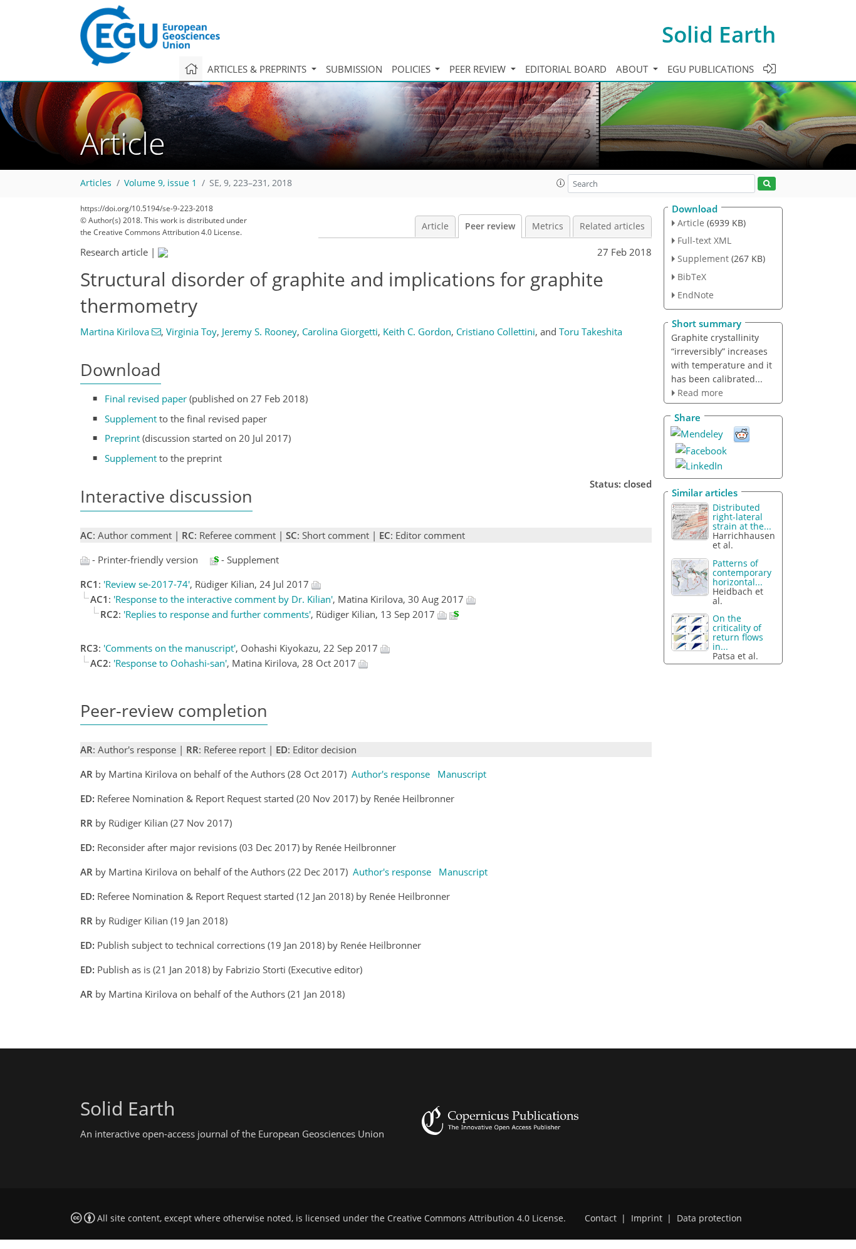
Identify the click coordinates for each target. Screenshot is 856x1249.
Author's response (391, 774)
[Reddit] (741, 433)
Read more (700, 393)
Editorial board (566, 69)
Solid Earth (719, 34)
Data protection (709, 1218)
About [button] (633, 69)
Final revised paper (146, 398)
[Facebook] (701, 449)
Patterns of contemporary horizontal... (741, 572)
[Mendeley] (697, 432)
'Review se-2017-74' (146, 584)
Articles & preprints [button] (258, 69)
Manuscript (461, 774)
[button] (560, 183)
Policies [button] (412, 69)
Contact (601, 1218)
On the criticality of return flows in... (737, 632)
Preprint (122, 438)
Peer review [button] (478, 69)
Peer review (490, 226)
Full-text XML (704, 240)
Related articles (612, 226)
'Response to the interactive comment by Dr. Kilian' (223, 599)
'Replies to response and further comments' (217, 614)
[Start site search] (767, 184)
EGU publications (710, 69)
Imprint (646, 1218)
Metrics (547, 226)
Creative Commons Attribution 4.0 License (475, 1218)
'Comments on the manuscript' (169, 648)
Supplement (131, 418)
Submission (354, 69)
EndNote (695, 295)
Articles (96, 183)
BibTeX (691, 277)
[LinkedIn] (699, 464)
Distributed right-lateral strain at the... (741, 516)
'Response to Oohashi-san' (170, 663)
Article (435, 226)
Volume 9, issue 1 (160, 183)
